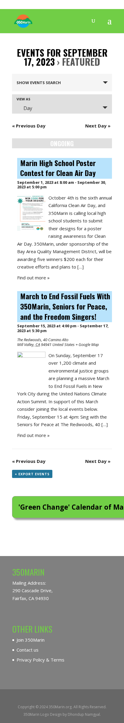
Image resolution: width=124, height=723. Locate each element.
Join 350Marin (31, 640)
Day (27, 108)
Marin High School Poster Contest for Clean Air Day (58, 168)
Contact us (28, 650)
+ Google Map (87, 344)
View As (23, 99)
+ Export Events (32, 474)
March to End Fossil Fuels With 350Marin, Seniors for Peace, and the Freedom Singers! (65, 306)
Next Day (97, 126)
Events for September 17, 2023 (62, 57)
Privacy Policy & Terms (40, 660)
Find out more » (33, 278)
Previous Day (28, 126)
